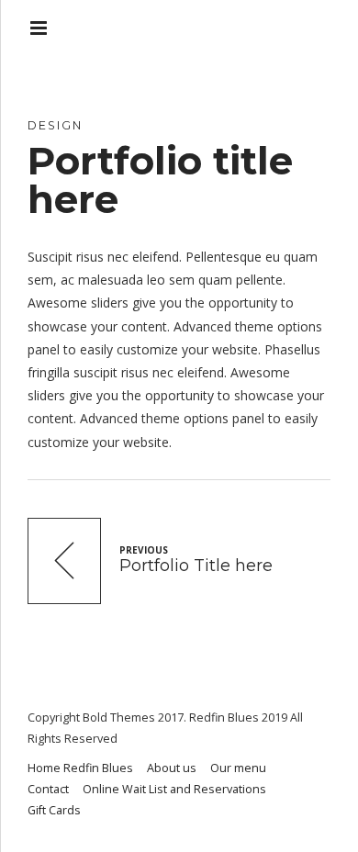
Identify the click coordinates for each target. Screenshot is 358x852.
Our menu (238, 768)
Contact (48, 789)
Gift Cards (54, 810)
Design (55, 125)
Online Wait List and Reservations (174, 789)
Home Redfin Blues (80, 768)
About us (171, 768)
